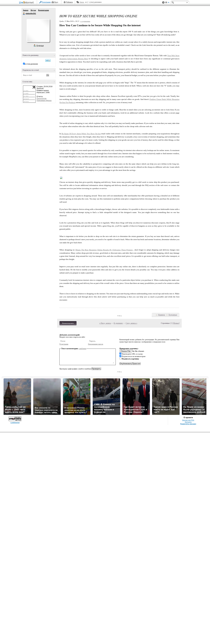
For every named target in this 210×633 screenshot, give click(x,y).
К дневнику (118, 323)
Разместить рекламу (188, 424)
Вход (56, 2)
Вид (167, 3)
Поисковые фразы (44, 101)
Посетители (41, 99)
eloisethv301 (24, 14)
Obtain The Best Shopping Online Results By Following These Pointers (104, 250)
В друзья (40, 46)
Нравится (161, 315)
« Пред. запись (105, 323)
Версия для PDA (188, 420)
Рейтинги (69, 2)
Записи (25, 10)
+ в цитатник (85, 21)
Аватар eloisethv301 (38, 30)
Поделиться (173, 315)
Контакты (188, 422)
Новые (176, 323)
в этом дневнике (31, 64)
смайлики (82, 348)
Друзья (33, 10)
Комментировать (68, 323)
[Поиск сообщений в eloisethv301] (48, 60)
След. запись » (131, 323)
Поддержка (163, 2)
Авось (82, 2)
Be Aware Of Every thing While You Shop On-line (81, 134)
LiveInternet (27, 2)
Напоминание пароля (95, 344)
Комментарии (43, 10)
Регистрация (46, 2)
